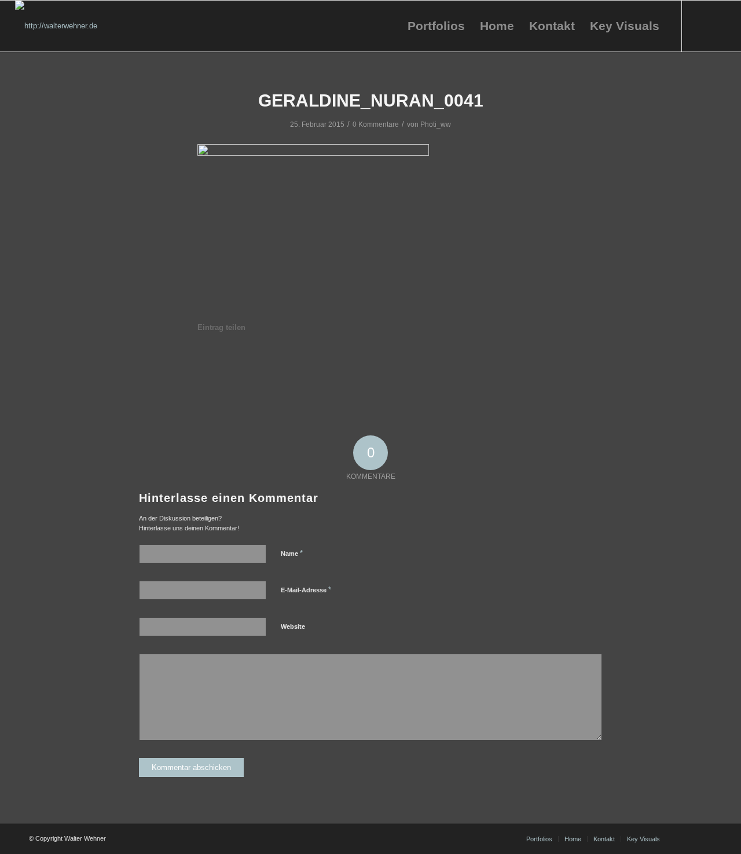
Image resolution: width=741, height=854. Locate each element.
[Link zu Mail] (700, 25)
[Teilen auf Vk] (435, 360)
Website (293, 626)
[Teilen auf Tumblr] (392, 360)
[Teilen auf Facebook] (219, 360)
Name (292, 553)
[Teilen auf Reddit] (478, 360)
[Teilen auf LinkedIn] (349, 360)
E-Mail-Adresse (306, 589)
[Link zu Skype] (717, 25)
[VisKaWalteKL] (56, 26)
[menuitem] (436, 26)
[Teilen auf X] (263, 360)
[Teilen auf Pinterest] (306, 360)
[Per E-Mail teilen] (522, 360)
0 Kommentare (376, 124)
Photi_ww (435, 124)
